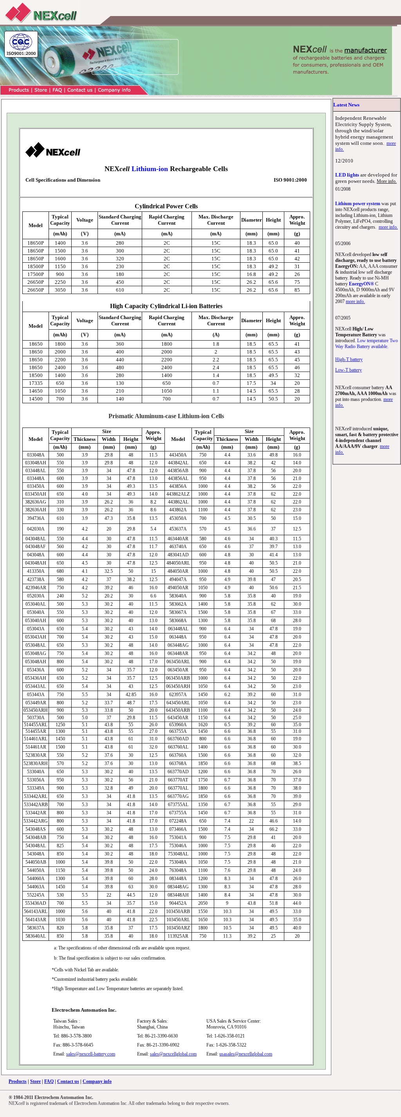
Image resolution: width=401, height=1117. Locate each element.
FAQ (49, 1081)
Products (18, 1081)
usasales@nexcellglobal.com (245, 1054)
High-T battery (349, 359)
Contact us (68, 1081)
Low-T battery (348, 370)
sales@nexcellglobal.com (173, 1054)
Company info (97, 1081)
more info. (388, 227)
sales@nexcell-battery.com (90, 1054)
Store (35, 1081)
